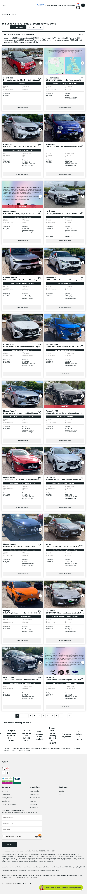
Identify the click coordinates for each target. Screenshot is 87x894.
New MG (33, 801)
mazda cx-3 (51, 477)
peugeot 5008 (52, 411)
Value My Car (62, 5)
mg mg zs (50, 677)
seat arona (51, 277)
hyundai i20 (8, 344)
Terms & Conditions (9, 804)
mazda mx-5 (51, 611)
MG (60, 794)
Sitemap (36, 877)
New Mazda (34, 791)
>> (70, 716)
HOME (4, 14)
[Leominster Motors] (4, 5)
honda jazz (8, 144)
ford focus (50, 211)
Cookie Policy (6, 801)
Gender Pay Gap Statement (68, 875)
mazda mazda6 (52, 78)
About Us (5, 791)
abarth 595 (8, 78)
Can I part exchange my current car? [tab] (26, 735)
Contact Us (71, 5)
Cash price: (6, 93)
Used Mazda (34, 794)
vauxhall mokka (10, 277)
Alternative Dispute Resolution (30, 875)
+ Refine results (17, 27)
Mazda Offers (35, 798)
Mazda (61, 791)
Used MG (33, 804)
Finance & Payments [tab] (66, 735)
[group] (22, 61)
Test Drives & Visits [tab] (79, 735)
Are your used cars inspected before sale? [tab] (11, 735)
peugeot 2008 (52, 344)
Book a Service (52, 5)
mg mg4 (6, 611)
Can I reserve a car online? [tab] (39, 735)
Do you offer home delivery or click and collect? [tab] (52, 735)
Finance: (67, 93)
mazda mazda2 (9, 211)
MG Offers (34, 808)
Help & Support (28, 877)
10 (56, 716)
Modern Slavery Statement (49, 875)
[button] (40, 63)
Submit (9, 845)
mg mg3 (49, 544)
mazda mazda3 (9, 411)
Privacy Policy (7, 798)
